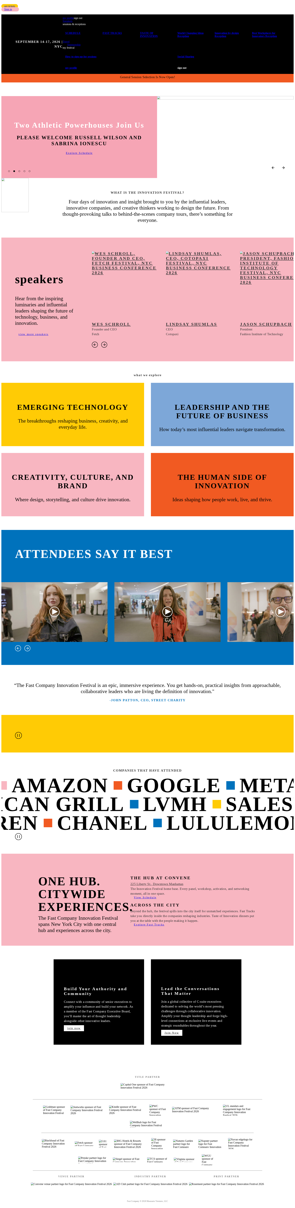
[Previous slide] (273, 167)
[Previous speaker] (95, 345)
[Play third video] (280, 612)
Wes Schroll (111, 324)
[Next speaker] (104, 345)
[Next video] (27, 648)
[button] (9, 6)
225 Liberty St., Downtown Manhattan (156, 884)
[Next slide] (283, 167)
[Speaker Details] (125, 284)
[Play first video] (54, 612)
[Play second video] (167, 612)
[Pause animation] (18, 735)
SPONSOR (154, 1197)
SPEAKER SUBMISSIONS (121, 1197)
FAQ (189, 1197)
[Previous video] (18, 648)
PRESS (174, 1197)
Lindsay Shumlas (191, 324)
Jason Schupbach (266, 324)
